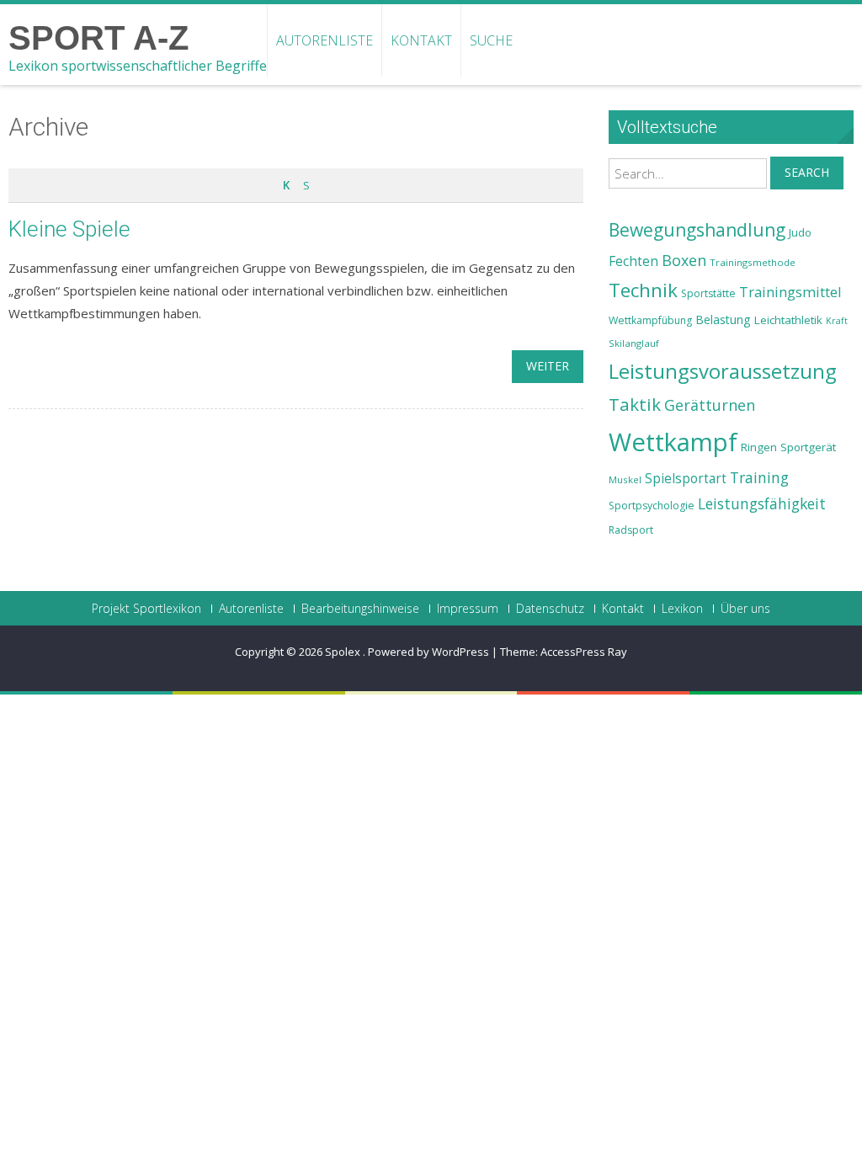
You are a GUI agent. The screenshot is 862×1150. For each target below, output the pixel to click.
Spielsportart (685, 478)
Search (807, 172)
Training (759, 477)
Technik (643, 290)
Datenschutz (550, 608)
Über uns (745, 608)
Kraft (837, 321)
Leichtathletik (788, 319)
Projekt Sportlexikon (146, 608)
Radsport (631, 530)
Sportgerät (808, 447)
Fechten (633, 261)
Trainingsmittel (790, 291)
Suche (491, 40)
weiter (547, 366)
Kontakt (421, 40)
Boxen (684, 260)
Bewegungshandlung (697, 230)
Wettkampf (673, 442)
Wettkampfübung (650, 320)
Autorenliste (324, 40)
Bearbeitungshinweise (360, 608)
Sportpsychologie (651, 505)
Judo (800, 232)
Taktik (635, 404)
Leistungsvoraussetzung (723, 371)
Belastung (723, 319)
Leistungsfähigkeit (762, 503)
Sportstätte (708, 293)
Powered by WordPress (428, 651)
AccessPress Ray (583, 651)
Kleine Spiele (69, 229)
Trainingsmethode (752, 262)
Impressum (467, 608)
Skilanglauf (634, 343)
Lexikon (682, 608)
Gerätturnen (709, 405)
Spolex (344, 651)
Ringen (759, 447)
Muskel (625, 479)
